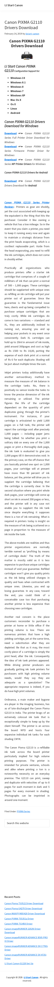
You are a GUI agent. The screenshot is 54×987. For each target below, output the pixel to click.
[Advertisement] (27, 861)
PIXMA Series (23, 811)
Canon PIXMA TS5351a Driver (19, 918)
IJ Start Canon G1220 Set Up (18, 963)
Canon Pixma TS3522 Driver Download (23, 903)
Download (10, 133)
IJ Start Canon (13, 5)
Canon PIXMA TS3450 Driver (18, 923)
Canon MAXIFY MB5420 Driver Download (24, 913)
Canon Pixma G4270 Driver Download (23, 908)
